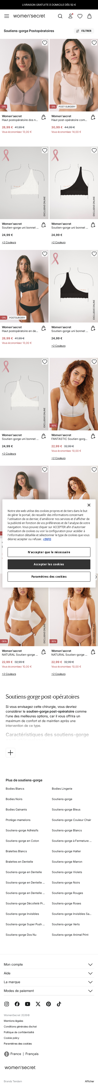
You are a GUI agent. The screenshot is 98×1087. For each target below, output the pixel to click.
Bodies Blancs (15, 788)
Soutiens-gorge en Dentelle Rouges (26, 893)
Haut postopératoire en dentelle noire (20, 331)
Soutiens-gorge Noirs (66, 882)
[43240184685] (94, 361)
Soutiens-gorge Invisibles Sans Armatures (72, 914)
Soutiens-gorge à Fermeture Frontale (72, 841)
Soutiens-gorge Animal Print (70, 934)
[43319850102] (94, 254)
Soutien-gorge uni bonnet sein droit (69, 331)
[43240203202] (45, 43)
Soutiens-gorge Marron (67, 861)
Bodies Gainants (16, 809)
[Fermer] (89, 505)
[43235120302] (45, 469)
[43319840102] (94, 150)
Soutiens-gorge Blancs (67, 830)
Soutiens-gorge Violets (67, 872)
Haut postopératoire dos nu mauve (20, 120)
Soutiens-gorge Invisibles (22, 914)
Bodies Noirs (14, 799)
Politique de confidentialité (19, 1032)
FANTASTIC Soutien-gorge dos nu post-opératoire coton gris (69, 439)
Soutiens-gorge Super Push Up (26, 924)
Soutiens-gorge (62, 799)
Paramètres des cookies (18, 1043)
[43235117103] (94, 43)
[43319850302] (45, 361)
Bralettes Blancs (16, 851)
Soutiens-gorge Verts (66, 924)
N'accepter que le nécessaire (49, 552)
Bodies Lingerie (62, 788)
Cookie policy (11, 1038)
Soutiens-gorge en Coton (22, 841)
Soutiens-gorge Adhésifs (22, 830)
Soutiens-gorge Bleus (66, 809)
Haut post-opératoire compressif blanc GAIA (69, 120)
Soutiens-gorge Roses (66, 903)
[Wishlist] (80, 16)
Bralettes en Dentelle (19, 861)
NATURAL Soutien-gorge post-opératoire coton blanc (20, 654)
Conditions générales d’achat (20, 1026)
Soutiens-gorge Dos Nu (21, 934)
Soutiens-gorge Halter (66, 851)
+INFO (47, 539)
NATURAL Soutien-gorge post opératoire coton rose (69, 654)
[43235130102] (45, 254)
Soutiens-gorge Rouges (67, 893)
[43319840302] (45, 150)
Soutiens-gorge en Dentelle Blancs (26, 882)
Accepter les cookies (49, 564)
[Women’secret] (29, 16)
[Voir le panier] (89, 16)
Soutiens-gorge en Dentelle (24, 872)
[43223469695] (94, 469)
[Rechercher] (60, 16)
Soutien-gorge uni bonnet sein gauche (20, 227)
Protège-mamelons (18, 820)
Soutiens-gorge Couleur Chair (71, 820)
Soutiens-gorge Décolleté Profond (26, 903)
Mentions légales (13, 1021)
